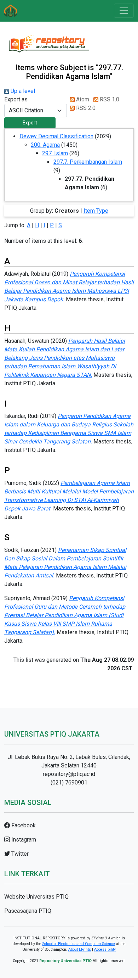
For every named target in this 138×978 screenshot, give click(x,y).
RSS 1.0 (108, 99)
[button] (30, 122)
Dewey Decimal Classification (56, 136)
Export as (16, 99)
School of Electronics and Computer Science (78, 943)
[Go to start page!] (10, 11)
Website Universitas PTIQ (36, 896)
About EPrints (79, 949)
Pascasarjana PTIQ (27, 910)
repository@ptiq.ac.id (69, 774)
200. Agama (45, 144)
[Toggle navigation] (124, 11)
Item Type (96, 210)
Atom (82, 99)
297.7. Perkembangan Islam (87, 161)
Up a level (22, 91)
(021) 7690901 (69, 782)
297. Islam (55, 153)
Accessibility (105, 949)
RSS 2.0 (85, 108)
